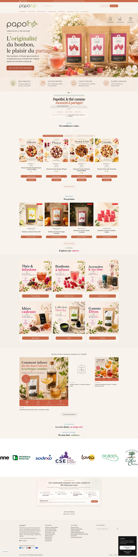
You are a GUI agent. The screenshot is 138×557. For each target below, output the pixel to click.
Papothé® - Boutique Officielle (51, 527)
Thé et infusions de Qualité (51, 530)
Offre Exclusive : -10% (50, 532)
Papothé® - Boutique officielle (36, 554)
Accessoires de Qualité (50, 533)
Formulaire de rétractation (76, 537)
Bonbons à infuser (69, 296)
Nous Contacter (48, 538)
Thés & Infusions (35, 296)
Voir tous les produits (69, 186)
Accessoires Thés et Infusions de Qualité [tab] (85, 135)
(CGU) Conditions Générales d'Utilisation (79, 533)
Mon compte (105, 5)
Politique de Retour (75, 527)
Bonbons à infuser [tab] (69, 135)
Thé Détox (102, 338)
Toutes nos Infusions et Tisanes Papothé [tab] (53, 135)
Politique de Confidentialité (76, 529)
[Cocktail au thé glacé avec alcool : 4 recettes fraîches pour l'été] (107, 369)
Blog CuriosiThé (48, 537)
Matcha (69, 338)
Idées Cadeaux (35, 338)
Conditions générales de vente (77, 532)
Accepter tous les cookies (127, 547)
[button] (114, 6)
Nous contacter (94, 501)
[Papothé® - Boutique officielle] (28, 6)
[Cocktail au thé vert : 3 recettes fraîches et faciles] (81, 369)
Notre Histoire (74, 535)
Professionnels (48, 540)
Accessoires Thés (102, 296)
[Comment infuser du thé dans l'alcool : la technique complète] (43, 381)
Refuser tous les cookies (127, 552)
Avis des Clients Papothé (50, 529)
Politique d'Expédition (75, 530)
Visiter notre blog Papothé (69, 414)
